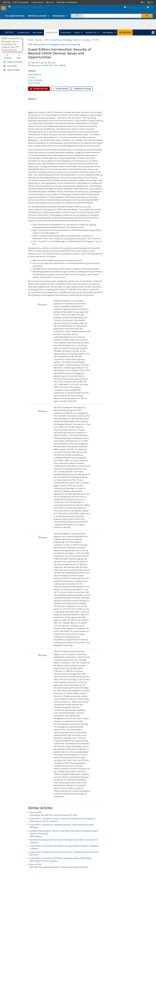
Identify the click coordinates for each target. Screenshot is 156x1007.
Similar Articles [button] (13, 70)
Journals (39, 40)
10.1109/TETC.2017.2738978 (53, 65)
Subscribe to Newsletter (67, 2)
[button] (142, 2)
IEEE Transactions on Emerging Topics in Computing (67, 40)
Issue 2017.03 (51, 32)
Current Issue (23, 32)
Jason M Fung (34, 83)
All (77, 16)
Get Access (125, 32)
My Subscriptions (14, 16)
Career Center (37, 2)
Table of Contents (15, 62)
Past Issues (37, 32)
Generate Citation (82, 89)
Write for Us (91, 32)
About (77, 32)
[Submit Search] (147, 16)
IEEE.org (6, 2)
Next (19, 58)
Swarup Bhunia (34, 74)
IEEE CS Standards (21, 2)
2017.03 (95, 40)
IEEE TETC (9, 32)
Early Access (66, 32)
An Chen (31, 77)
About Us (50, 2)
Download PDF (40, 89)
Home (30, 40)
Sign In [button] (150, 2)
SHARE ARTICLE (61, 89)
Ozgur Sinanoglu (35, 80)
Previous (8, 58)
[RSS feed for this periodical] (153, 32)
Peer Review (107, 32)
